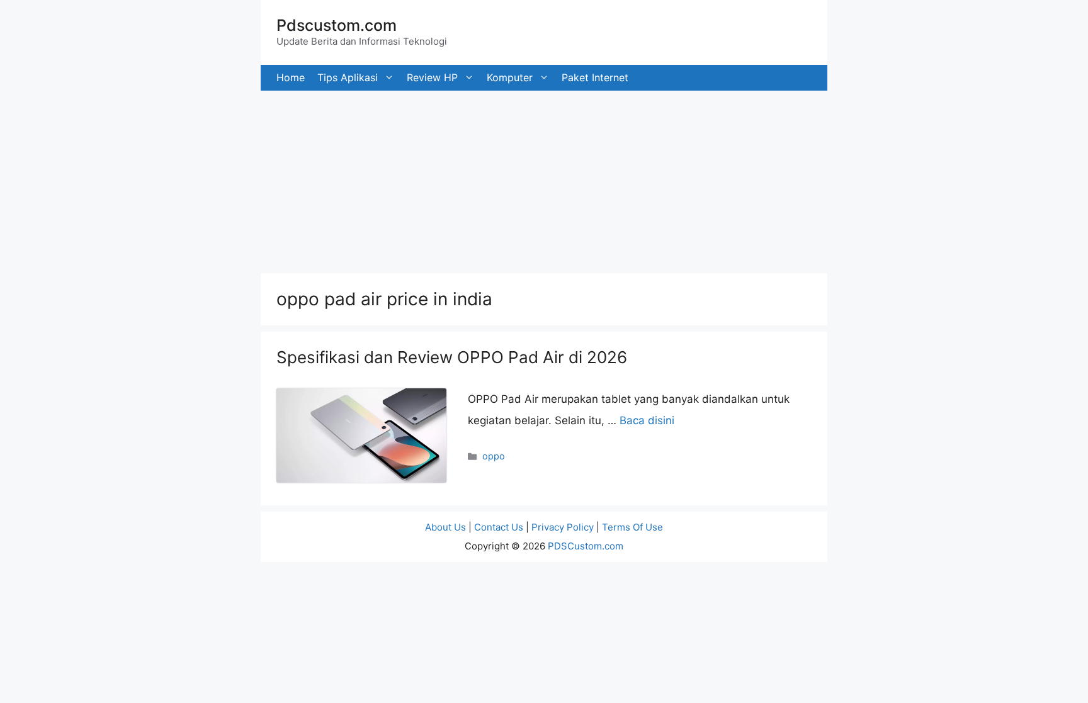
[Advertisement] (378, 179)
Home (290, 77)
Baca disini (647, 420)
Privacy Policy (562, 527)
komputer (510, 77)
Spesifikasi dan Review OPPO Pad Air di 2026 (451, 357)
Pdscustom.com (336, 25)
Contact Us (498, 527)
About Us (445, 527)
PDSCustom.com (585, 546)
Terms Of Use (632, 527)
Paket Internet (595, 77)
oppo (493, 456)
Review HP (432, 77)
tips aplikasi (347, 77)
